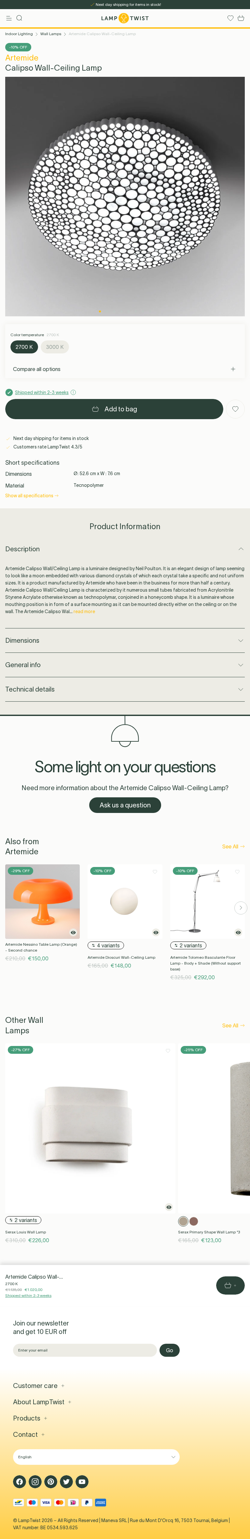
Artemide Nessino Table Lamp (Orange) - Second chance (41, 947)
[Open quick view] (73, 932)
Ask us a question (125, 805)
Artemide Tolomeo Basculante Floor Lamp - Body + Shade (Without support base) (205, 963)
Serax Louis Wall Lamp (25, 1232)
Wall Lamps (50, 34)
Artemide (21, 57)
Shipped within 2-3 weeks (28, 1295)
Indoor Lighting (19, 34)
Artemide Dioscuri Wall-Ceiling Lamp (121, 957)
